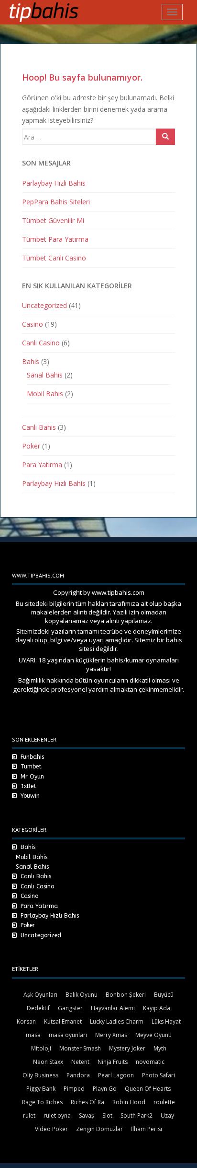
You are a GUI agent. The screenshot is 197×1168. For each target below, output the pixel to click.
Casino (32, 324)
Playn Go (105, 1089)
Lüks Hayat (166, 1021)
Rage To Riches (42, 1102)
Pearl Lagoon (116, 1075)
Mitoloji (41, 1048)
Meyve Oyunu (153, 1035)
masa (33, 1035)
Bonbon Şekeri (126, 995)
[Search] (165, 137)
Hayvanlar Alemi (113, 1008)
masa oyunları (68, 1035)
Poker (31, 445)
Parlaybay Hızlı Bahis (54, 183)
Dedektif (38, 1008)
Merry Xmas (111, 1035)
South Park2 (136, 1115)
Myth (159, 1048)
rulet (29, 1115)
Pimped (74, 1089)
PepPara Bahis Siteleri (56, 201)
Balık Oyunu (82, 995)
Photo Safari (158, 1075)
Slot (107, 1115)
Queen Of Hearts (148, 1089)
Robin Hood (128, 1102)
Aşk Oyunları (40, 995)
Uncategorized (44, 305)
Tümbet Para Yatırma (55, 239)
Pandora (78, 1075)
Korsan (26, 1021)
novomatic (150, 1062)
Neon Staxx (48, 1062)
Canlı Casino (41, 342)
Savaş (86, 1115)
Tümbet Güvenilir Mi (53, 220)
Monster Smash (80, 1048)
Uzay (167, 1115)
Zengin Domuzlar (99, 1129)
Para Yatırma (42, 464)
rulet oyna (57, 1115)
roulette (164, 1102)
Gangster (70, 1008)
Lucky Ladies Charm (116, 1021)
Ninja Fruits (113, 1062)
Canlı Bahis (39, 427)
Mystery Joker (127, 1048)
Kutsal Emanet (63, 1021)
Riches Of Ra (87, 1102)
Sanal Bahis (45, 374)
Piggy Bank (40, 1089)
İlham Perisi (146, 1129)
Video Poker (51, 1129)
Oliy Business (40, 1075)
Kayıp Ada (156, 1008)
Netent (80, 1062)
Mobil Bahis (45, 393)
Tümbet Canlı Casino (54, 257)
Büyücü (164, 995)
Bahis (30, 361)
